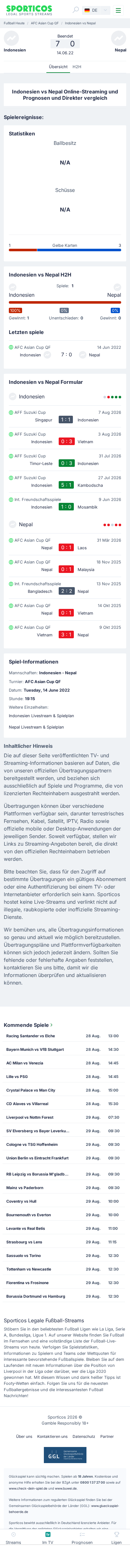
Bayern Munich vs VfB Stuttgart (35, 1049)
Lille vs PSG (17, 1076)
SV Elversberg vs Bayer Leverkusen (39, 1130)
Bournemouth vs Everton (28, 1214)
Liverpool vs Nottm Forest (29, 1117)
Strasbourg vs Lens (24, 1242)
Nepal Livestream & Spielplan (36, 727)
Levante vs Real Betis (25, 1228)
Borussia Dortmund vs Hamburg (35, 1296)
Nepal (114, 295)
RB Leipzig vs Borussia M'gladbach (38, 1174)
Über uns (24, 1436)
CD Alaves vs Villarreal (27, 1103)
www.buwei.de (66, 1488)
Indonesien (21, 295)
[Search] (76, 10)
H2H (77, 66)
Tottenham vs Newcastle (28, 1269)
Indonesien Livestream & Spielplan (41, 715)
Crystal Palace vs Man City (30, 1090)
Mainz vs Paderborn (24, 1187)
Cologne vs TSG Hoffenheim (32, 1144)
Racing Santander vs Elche (30, 1035)
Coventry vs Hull (21, 1201)
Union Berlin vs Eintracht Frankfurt (37, 1158)
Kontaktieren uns (52, 1436)
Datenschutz (84, 1436)
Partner (107, 1436)
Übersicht (58, 66)
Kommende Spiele (26, 1025)
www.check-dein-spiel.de (28, 1488)
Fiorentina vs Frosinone (27, 1282)
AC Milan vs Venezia (24, 1063)
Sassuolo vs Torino (23, 1255)
